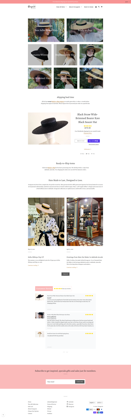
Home (29, 402)
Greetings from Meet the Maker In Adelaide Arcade (85, 257)
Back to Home (88, 7)
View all (65, 274)
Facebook (70, 402)
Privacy (49, 411)
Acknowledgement (52, 402)
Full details (87, 149)
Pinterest (70, 404)
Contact (30, 413)
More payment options (94, 144)
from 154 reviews (66, 288)
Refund (49, 409)
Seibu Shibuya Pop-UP (36, 257)
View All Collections (33, 404)
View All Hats (60, 7)
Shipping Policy (88, 133)
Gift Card (30, 406)
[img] (58, 289)
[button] (64, 352)
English (92, 402)
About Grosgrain (74, 7)
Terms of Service (51, 404)
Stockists (49, 413)
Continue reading (33, 265)
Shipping (49, 406)
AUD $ (99, 402)
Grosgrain (100, 406)
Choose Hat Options (33, 411)
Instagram (71, 406)
